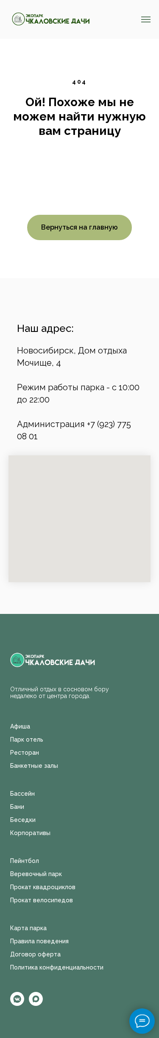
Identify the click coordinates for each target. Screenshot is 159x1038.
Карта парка (28, 928)
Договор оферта (35, 954)
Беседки (23, 819)
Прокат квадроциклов (42, 887)
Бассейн (22, 793)
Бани (17, 806)
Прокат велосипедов (41, 900)
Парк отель (26, 739)
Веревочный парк (36, 874)
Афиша (20, 726)
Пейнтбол (24, 860)
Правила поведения (39, 941)
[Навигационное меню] (146, 19)
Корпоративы (30, 833)
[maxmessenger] (36, 1003)
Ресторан (24, 752)
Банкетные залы (34, 765)
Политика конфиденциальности (56, 967)
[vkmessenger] (17, 1003)
